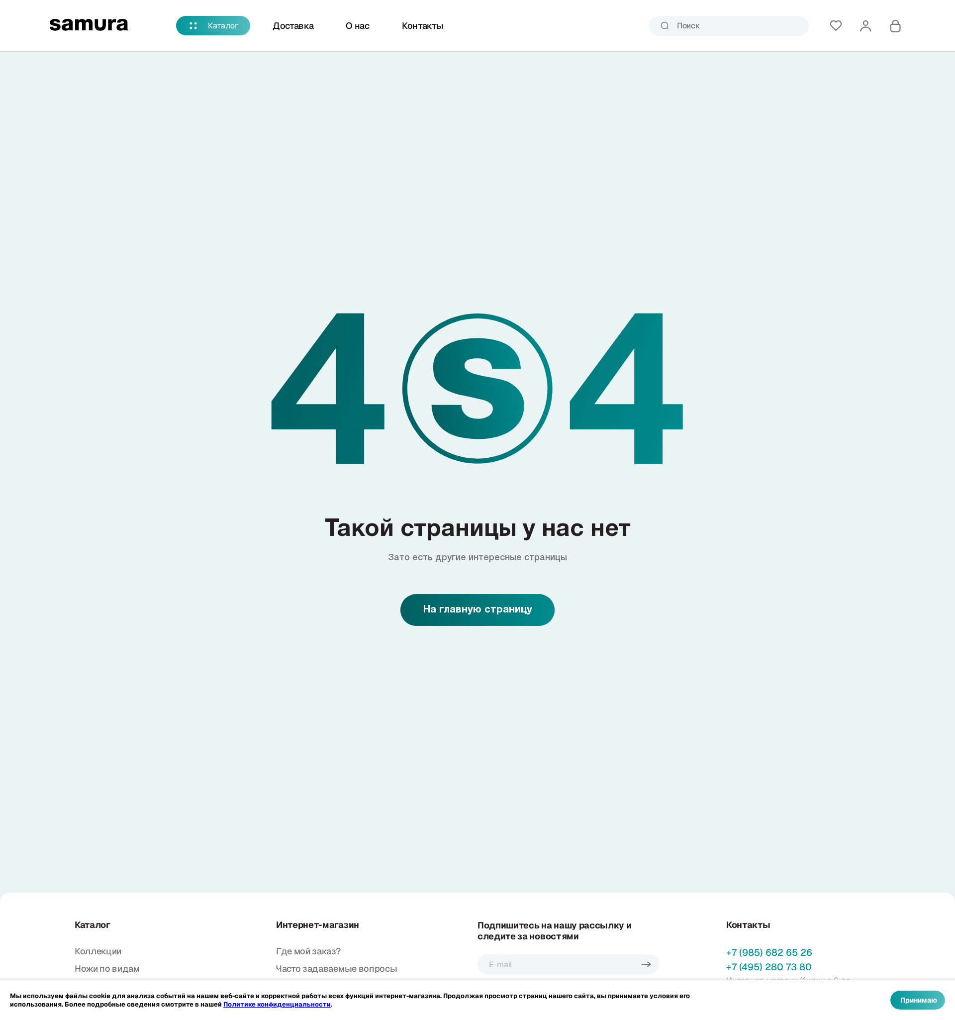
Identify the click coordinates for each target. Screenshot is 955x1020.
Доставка (293, 25)
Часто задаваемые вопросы (336, 968)
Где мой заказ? (308, 951)
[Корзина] (895, 26)
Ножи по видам (107, 968)
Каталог (223, 25)
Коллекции (98, 951)
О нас (357, 25)
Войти (865, 26)
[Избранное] (836, 26)
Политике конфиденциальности (277, 1004)
